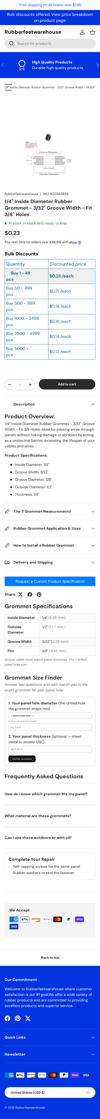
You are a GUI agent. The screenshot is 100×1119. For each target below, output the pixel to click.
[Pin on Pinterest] (39, 594)
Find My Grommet (22, 758)
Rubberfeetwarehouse (21, 194)
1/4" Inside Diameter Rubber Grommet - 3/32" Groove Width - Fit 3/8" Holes (50, 89)
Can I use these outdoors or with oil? (38, 837)
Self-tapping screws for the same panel (46, 866)
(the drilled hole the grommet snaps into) (46, 706)
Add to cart (67, 384)
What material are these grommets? (38, 815)
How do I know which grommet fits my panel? (46, 794)
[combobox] (50, 44)
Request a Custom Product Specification (50, 581)
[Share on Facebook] (29, 594)
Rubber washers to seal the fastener (43, 872)
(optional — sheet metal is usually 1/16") (44, 739)
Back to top (50, 957)
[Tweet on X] (20, 594)
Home (8, 84)
